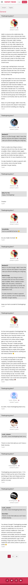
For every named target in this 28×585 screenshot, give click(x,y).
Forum (4, 8)
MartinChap (13, 127)
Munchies (13, 427)
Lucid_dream (13, 400)
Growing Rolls (13, 501)
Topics (11, 8)
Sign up (24, 2)
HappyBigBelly (13, 465)
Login (19, 2)
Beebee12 (13, 28)
